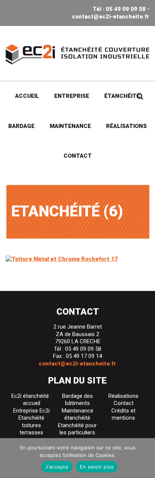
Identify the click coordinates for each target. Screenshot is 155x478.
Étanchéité (122, 96)
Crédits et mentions (123, 414)
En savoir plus (97, 467)
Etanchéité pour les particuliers (77, 429)
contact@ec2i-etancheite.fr (110, 16)
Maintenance (70, 126)
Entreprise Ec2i (31, 410)
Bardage (21, 126)
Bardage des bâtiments (77, 400)
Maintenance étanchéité (77, 414)
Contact (78, 155)
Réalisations (126, 126)
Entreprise (71, 96)
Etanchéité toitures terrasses (31, 425)
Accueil (27, 96)
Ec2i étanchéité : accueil (31, 400)
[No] (145, 458)
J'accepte (56, 467)
